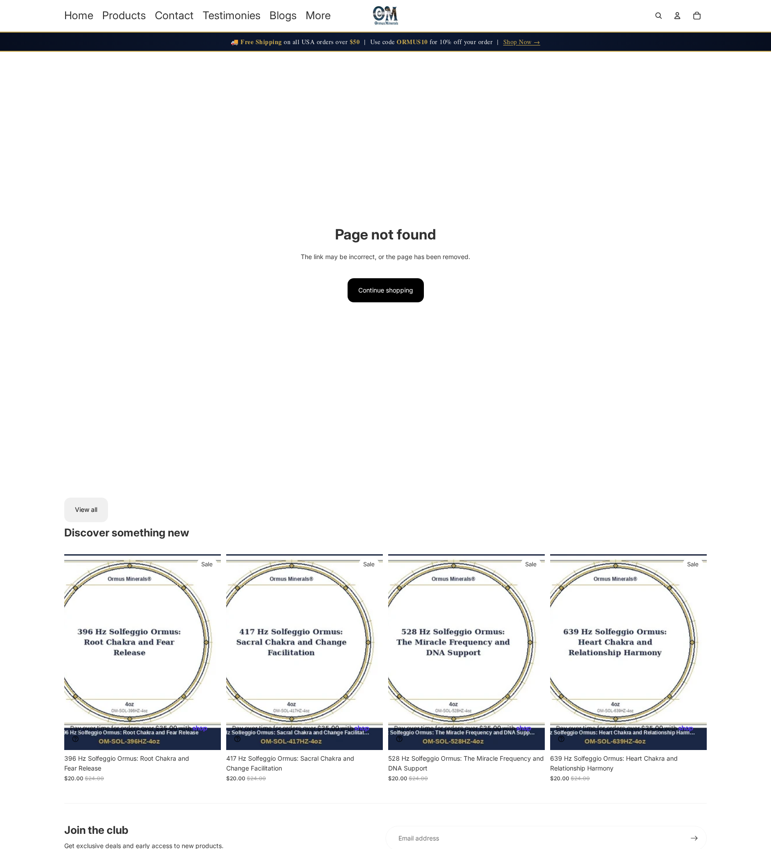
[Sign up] (694, 838)
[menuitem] (318, 15)
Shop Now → (521, 41)
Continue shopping (385, 290)
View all (86, 509)
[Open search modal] (658, 15)
